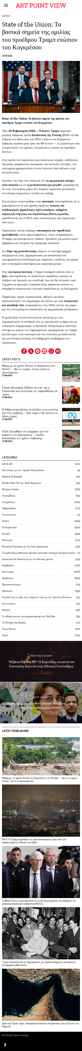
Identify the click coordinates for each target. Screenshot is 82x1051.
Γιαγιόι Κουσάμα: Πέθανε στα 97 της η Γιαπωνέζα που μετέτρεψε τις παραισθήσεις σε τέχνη (30, 391)
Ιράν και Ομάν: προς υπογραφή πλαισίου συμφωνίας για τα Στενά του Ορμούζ (40, 1025)
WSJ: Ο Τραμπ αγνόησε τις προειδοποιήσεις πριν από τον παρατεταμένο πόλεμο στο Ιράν (34, 841)
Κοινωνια (7, 540)
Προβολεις (7, 578)
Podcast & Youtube (12, 476)
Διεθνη (6, 16)
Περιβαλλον (8, 565)
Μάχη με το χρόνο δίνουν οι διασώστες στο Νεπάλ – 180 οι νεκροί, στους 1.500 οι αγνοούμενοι (28, 369)
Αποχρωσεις (8, 502)
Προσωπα (7, 590)
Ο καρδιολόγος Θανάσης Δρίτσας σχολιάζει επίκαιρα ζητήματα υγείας (38, 552)
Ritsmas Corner (10, 489)
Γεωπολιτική (9, 514)
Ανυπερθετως (9, 495)
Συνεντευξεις (8, 603)
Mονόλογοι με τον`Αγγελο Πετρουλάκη (23, 470)
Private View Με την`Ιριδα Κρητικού (21, 482)
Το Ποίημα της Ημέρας (14, 622)
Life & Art (7, 463)
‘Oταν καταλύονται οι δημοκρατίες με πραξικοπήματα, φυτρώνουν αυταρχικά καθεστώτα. (39, 964)
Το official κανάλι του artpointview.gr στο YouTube (28, 616)
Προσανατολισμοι (11, 584)
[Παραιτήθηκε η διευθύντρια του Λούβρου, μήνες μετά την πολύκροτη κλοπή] (41, 702)
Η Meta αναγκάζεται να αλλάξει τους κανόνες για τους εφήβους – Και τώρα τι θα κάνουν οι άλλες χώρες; (30, 413)
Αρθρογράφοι (9, 508)
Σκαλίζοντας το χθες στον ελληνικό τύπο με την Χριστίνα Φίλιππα (36, 597)
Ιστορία (6, 533)
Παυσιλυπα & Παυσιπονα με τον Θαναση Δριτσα (27, 559)
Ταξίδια (6, 609)
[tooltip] (24, 351)
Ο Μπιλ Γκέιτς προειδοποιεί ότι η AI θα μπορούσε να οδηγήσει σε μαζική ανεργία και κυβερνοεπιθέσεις (39, 902)
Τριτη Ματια (9, 628)
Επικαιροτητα (9, 527)
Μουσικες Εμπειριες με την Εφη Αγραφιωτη (25, 546)
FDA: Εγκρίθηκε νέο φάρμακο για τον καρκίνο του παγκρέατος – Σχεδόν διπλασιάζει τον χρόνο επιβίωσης (25, 435)
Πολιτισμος (8, 571)
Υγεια (5, 635)
